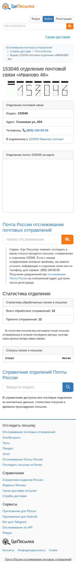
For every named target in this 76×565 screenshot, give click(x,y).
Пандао (8, 448)
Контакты (8, 550)
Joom (6, 454)
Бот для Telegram (15, 522)
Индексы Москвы (14, 485)
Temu (6, 443)
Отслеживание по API (18, 527)
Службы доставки (15, 496)
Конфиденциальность (32, 550)
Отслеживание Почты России (23, 459)
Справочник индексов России (23, 479)
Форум (35, 18)
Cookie (53, 550)
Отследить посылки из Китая (22, 464)
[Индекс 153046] (38, 88)
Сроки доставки (57, 37)
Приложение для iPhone (19, 511)
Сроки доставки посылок (20, 490)
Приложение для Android (20, 516)
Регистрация (64, 18)
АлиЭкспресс (12, 437)
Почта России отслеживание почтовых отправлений (33, 227)
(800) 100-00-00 (37, 130)
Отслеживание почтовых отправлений (29, 432)
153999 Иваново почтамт (46, 139)
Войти (48, 18)
